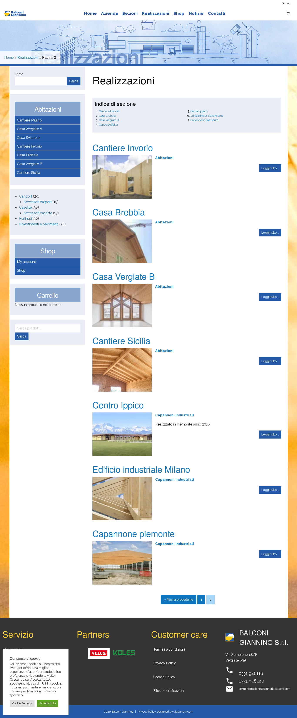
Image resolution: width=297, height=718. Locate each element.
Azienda (109, 13)
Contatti (216, 13)
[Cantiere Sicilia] (122, 369)
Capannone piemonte (204, 120)
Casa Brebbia (27, 155)
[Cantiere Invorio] (122, 177)
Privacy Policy (147, 711)
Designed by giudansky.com (175, 711)
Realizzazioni (155, 13)
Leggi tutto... (270, 168)
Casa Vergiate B (29, 164)
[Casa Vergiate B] (122, 305)
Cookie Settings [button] (22, 703)
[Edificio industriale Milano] (122, 498)
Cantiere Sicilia (28, 173)
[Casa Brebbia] (122, 241)
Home (90, 13)
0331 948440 (251, 681)
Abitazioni (164, 158)
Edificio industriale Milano (206, 115)
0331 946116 (251, 673)
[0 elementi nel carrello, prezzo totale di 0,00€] (288, 13)
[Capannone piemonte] (122, 562)
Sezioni (130, 13)
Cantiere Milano (29, 120)
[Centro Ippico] (122, 434)
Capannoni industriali (174, 415)
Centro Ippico (198, 111)
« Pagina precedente (178, 599)
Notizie (196, 13)
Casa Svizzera (28, 138)
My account (26, 262)
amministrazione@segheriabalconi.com (264, 688)
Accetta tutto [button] (47, 703)
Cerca (19, 74)
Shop (179, 13)
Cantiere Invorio (29, 146)
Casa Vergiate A (29, 129)
